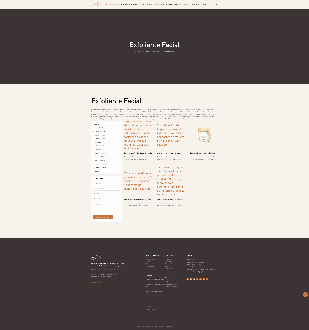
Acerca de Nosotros (170, 264)
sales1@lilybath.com (202, 267)
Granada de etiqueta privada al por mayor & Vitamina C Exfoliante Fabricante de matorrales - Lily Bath (137, 199)
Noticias (148, 264)
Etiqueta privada (150, 309)
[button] (207, 4)
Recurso (167, 266)
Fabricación (168, 262)
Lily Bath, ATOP (138, 51)
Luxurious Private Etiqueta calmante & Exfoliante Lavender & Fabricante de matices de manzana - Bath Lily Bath (169, 153)
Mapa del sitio (169, 327)
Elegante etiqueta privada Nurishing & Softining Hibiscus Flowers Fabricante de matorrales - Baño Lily (203, 153)
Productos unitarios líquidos (154, 289)
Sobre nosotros (150, 259)
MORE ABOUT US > (96, 283)
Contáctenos (168, 269)
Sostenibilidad (150, 266)
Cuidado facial (169, 282)
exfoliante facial (169, 51)
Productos (148, 51)
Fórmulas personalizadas (152, 307)
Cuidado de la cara (158, 51)
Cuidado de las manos (171, 287)
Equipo (148, 262)
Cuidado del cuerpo (170, 284)
